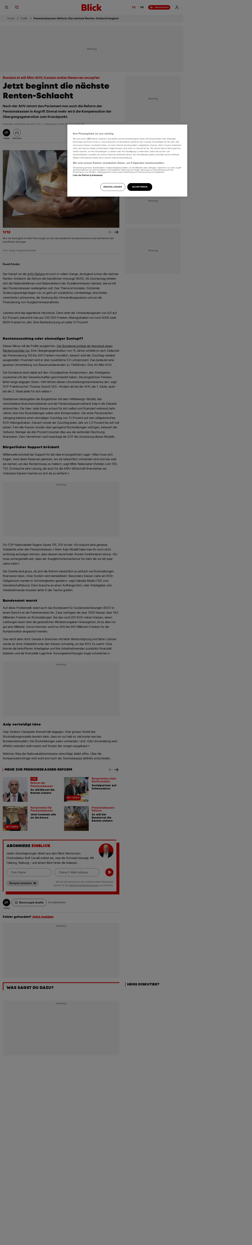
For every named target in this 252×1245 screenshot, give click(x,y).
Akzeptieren (139, 187)
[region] (127, 161)
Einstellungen (112, 187)
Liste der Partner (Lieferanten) (88, 175)
